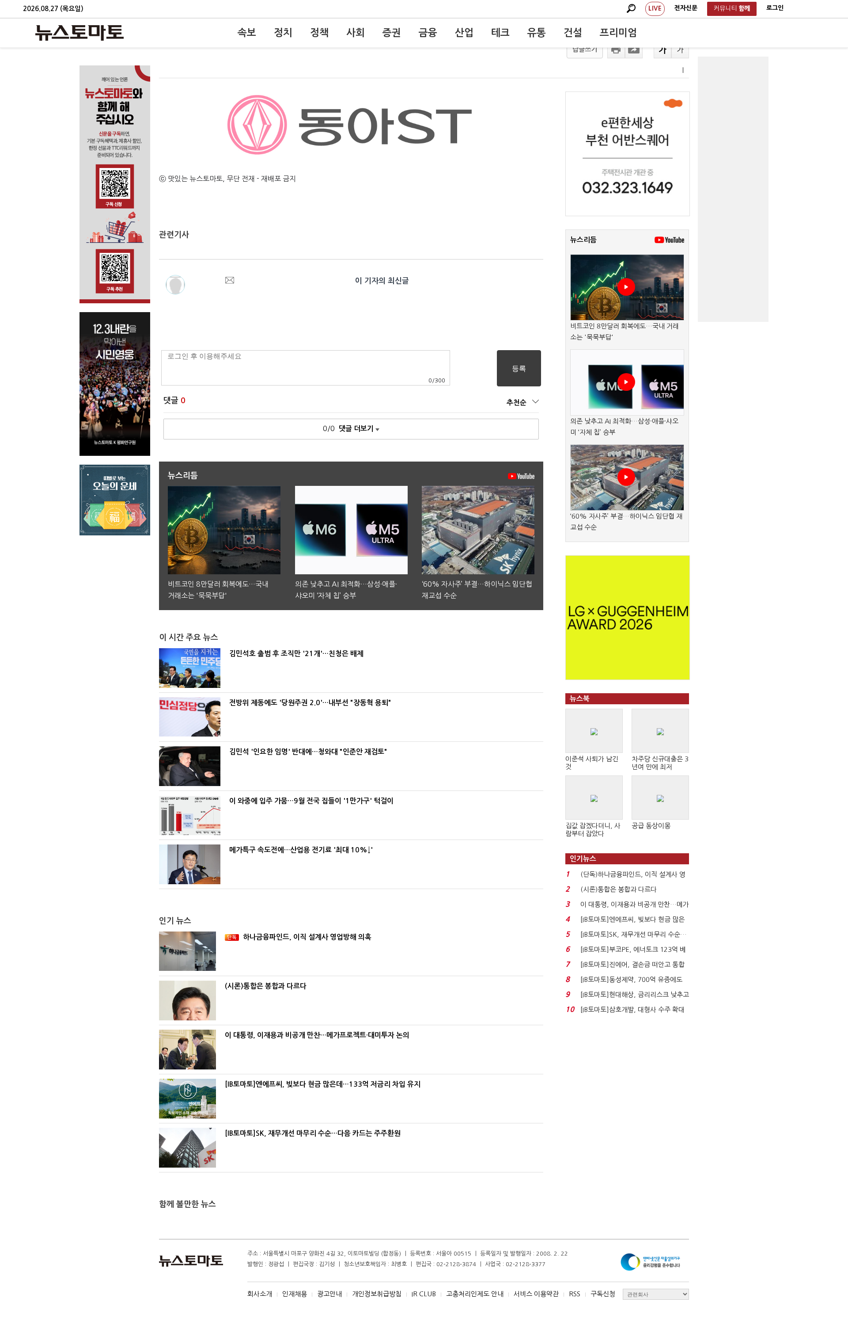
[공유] (634, 49)
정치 (283, 33)
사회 (355, 33)
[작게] (680, 49)
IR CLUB (424, 1294)
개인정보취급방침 (376, 1294)
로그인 (775, 8)
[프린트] (616, 49)
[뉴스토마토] (79, 32)
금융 (428, 33)
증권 (391, 33)
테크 (500, 33)
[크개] (662, 49)
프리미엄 (618, 33)
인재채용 (294, 1294)
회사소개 (259, 1294)
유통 (536, 33)
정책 (319, 33)
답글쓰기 (584, 49)
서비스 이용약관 (536, 1294)
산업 (464, 33)
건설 (573, 33)
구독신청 (603, 1294)
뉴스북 (580, 698)
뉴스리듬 (583, 240)
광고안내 (329, 1294)
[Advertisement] (733, 189)
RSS (574, 1294)
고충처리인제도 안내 (475, 1294)
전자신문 (685, 8)
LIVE (655, 8)
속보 (247, 33)
